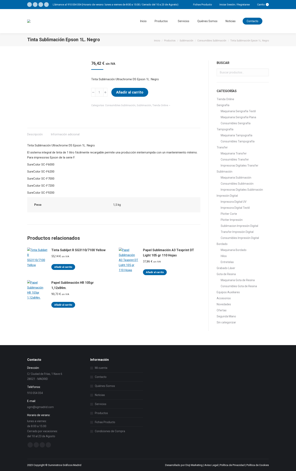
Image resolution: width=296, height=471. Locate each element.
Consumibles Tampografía (238, 141)
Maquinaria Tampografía (236, 135)
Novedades (224, 304)
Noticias (100, 395)
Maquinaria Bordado (233, 250)
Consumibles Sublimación (120, 105)
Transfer (222, 147)
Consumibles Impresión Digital (240, 238)
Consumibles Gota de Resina (239, 286)
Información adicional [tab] (65, 134)
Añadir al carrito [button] (63, 267)
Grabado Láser (226, 268)
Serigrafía (223, 105)
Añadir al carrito (129, 92)
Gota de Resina (226, 274)
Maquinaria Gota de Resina (238, 280)
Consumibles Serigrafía (235, 123)
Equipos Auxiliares (228, 292)
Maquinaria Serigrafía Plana (238, 117)
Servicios (100, 404)
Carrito (262, 4)
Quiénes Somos (105, 386)
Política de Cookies (257, 465)
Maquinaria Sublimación (236, 177)
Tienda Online (160, 105)
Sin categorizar (226, 322)
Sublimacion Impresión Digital (239, 225)
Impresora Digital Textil (235, 207)
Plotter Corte (229, 213)
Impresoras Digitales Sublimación (242, 189)
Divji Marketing (194, 465)
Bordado (222, 244)
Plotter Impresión (232, 219)
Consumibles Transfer (235, 159)
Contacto (101, 376)
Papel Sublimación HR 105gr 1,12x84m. (72, 285)
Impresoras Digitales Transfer (239, 165)
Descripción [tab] (35, 134)
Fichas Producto (105, 422)
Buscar (265, 72)
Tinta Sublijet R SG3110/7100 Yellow (78, 250)
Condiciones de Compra (110, 431)
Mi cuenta (101, 367)
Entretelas (227, 262)
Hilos (224, 256)
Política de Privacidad (232, 465)
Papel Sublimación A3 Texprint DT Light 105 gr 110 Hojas (168, 252)
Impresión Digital (227, 195)
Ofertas (222, 310)
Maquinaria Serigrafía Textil (238, 111)
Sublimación (144, 105)
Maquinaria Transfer (234, 153)
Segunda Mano (226, 316)
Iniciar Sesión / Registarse (234, 4)
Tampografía (225, 129)
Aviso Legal (211, 465)
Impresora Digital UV (233, 201)
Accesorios (224, 298)
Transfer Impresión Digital (237, 231)
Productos (101, 413)
